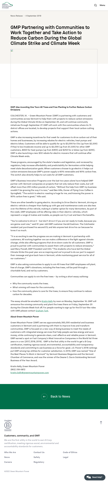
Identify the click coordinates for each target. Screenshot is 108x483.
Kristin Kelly (47, 301)
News (7, 457)
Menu (102, 5)
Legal (65, 457)
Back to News (60, 396)
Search (95, 5)
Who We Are (10, 452)
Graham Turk (42, 311)
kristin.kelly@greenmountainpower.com (30, 373)
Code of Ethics (70, 452)
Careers (8, 462)
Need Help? (97, 477)
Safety (37, 457)
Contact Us (39, 452)
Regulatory (39, 462)
